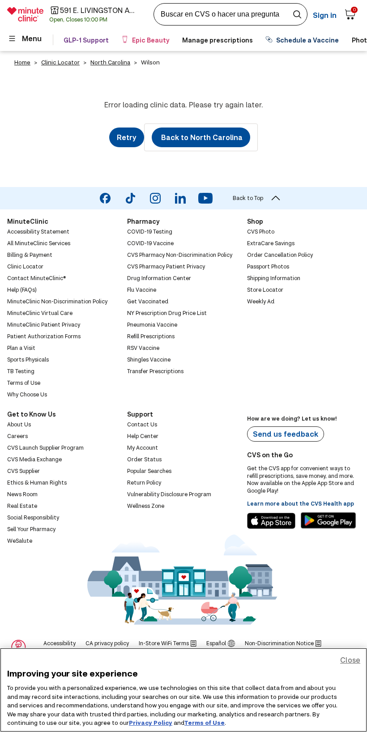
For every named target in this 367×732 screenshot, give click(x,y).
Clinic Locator (60, 62)
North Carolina (110, 62)
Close (350, 659)
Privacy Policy (150, 722)
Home (22, 62)
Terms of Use (204, 722)
